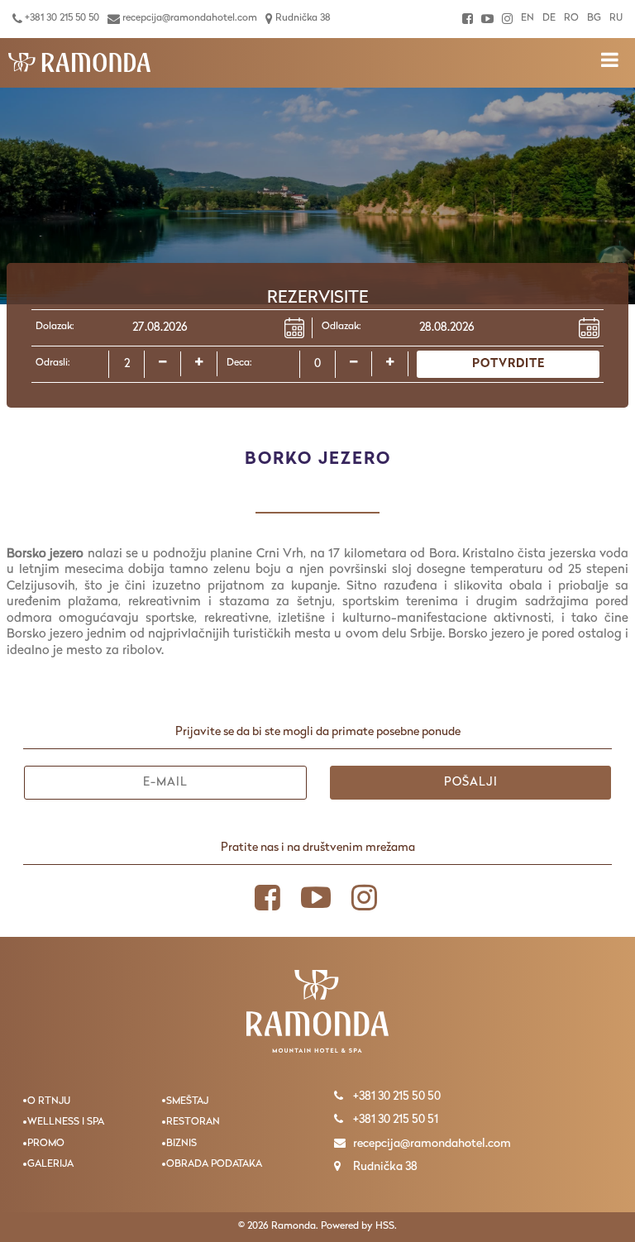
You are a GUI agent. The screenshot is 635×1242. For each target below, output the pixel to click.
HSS (384, 1226)
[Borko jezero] (79, 63)
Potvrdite (508, 364)
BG (594, 18)
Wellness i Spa (65, 1122)
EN (527, 18)
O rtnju (48, 1101)
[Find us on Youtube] (487, 19)
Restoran (193, 1122)
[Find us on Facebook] (467, 19)
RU (616, 18)
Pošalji (471, 782)
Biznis (181, 1144)
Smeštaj (187, 1101)
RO (571, 18)
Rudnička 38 (302, 18)
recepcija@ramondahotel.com (188, 18)
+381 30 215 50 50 (60, 18)
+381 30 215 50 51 (394, 1120)
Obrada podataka (214, 1164)
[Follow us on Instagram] (507, 19)
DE (549, 18)
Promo (45, 1144)
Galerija (50, 1164)
